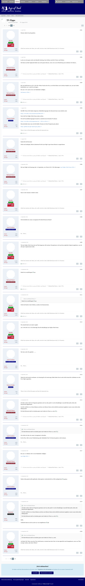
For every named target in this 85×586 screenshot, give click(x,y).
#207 (81, 189)
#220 (81, 531)
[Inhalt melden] (77, 51)
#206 (81, 164)
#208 (81, 217)
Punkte (5, 48)
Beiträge (5, 50)
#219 (81, 501)
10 (9, 25)
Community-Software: (42, 584)
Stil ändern (81, 579)
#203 (81, 82)
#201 (81, 30)
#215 (81, 400)
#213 (81, 349)
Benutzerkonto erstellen (46, 573)
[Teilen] (82, 25)
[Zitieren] (81, 51)
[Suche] (81, 1)
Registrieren (75, 1)
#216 (81, 425)
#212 (81, 322)
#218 (81, 476)
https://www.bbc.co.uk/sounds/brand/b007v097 (32, 113)
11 (11, 25)
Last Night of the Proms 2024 (67, 167)
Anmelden (67, 1)
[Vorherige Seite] (2, 25)
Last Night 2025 (24, 456)
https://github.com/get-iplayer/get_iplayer (31, 126)
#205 (81, 139)
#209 (81, 242)
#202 (81, 57)
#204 (81, 108)
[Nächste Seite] (16, 25)
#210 (81, 269)
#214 (81, 374)
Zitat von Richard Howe (29, 298)
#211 (81, 295)
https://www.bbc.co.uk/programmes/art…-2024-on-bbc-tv (34, 121)
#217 (81, 450)
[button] (59, 1)
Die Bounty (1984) (25, 92)
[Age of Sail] (42, 8)
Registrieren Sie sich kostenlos (44, 569)
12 (13, 25)
